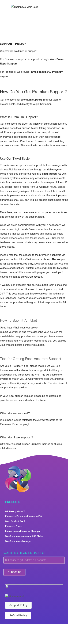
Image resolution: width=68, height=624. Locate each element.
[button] (63, 6)
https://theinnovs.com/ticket (34, 259)
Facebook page (55, 195)
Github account (34, 276)
